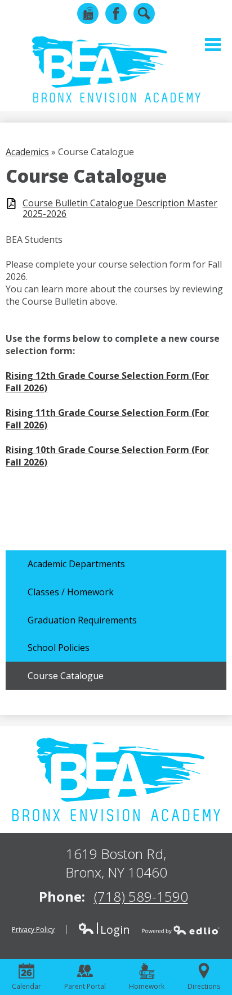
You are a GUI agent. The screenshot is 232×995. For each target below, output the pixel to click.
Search (144, 13)
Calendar (26, 986)
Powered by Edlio (180, 929)
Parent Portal (85, 986)
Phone (88, 13)
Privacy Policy (33, 929)
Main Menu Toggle (213, 44)
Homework (146, 986)
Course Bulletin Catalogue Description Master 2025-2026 (120, 208)
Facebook (116, 13)
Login (104, 929)
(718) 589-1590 (141, 896)
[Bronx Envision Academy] (116, 69)
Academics (27, 152)
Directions (204, 986)
